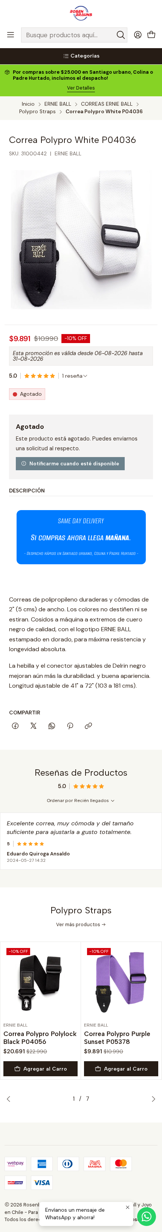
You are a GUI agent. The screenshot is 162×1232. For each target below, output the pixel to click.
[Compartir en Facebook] (15, 726)
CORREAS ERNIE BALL (107, 104)
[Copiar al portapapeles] (88, 726)
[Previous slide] (10, 1098)
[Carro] (151, 35)
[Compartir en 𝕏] (33, 726)
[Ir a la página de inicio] (81, 13)
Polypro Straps (37, 111)
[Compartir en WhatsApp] (52, 726)
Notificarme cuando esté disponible (74, 463)
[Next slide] (151, 1098)
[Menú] (11, 35)
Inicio (28, 104)
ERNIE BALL (57, 104)
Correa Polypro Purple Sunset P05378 (117, 1037)
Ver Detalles (81, 88)
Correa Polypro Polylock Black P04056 (39, 1037)
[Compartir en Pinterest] (70, 726)
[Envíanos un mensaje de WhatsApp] (146, 1216)
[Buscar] (121, 35)
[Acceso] (138, 35)
